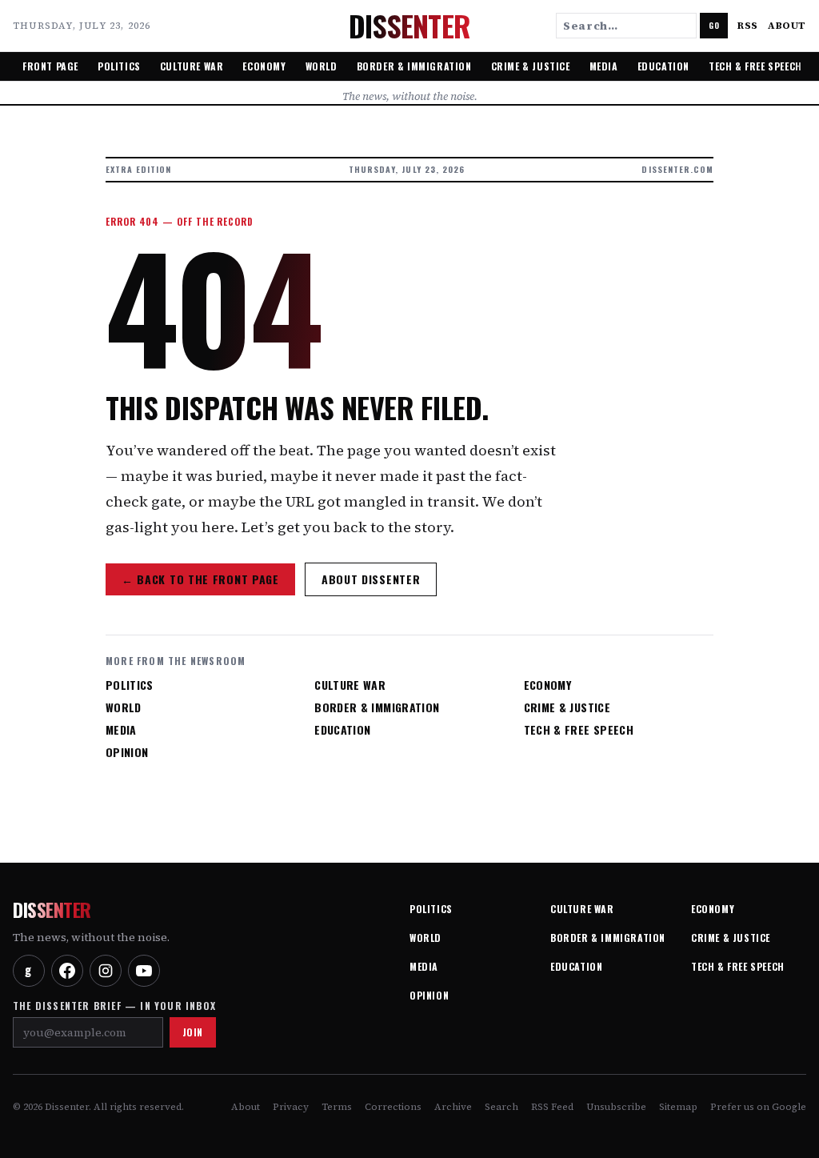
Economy (264, 66)
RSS (747, 25)
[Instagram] (106, 971)
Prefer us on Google (758, 1106)
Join (192, 1032)
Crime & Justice (530, 66)
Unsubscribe (616, 1106)
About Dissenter (371, 579)
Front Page (50, 66)
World (322, 66)
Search (501, 1106)
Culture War (192, 66)
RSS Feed (552, 1106)
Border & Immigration (414, 66)
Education (663, 66)
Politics (119, 66)
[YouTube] (144, 971)
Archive (453, 1106)
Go (714, 25)
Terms (337, 1106)
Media (603, 66)
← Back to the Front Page (200, 579)
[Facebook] (67, 971)
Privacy (291, 1106)
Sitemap (678, 1106)
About (787, 25)
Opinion (127, 752)
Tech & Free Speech (755, 66)
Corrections (393, 1106)
